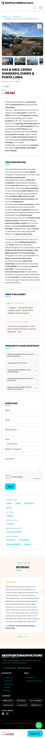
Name (7, 410)
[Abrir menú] (40, 7)
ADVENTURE (11, 540)
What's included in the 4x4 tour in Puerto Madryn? (20, 355)
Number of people (13, 449)
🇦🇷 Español (8, 700)
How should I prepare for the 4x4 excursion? (20, 379)
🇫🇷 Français (8, 705)
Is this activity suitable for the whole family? (18, 371)
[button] (41, 591)
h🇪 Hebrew (36, 705)
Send (10, 486)
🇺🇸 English (21, 700)
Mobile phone (11, 429)
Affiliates (7, 690)
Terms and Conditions (34, 681)
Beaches (27, 544)
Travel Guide (8, 684)
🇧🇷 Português (35, 700)
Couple (18, 503)
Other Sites (8, 681)
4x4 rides (10, 524)
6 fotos (37, 53)
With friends (29, 503)
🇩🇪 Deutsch (22, 705)
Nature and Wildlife (13, 544)
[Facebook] (3, 713)
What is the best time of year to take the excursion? (19, 388)
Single (9, 503)
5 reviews (16, 81)
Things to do (6, 17)
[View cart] (34, 7)
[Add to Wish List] (39, 26)
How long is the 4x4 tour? (17, 363)
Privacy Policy (31, 677)
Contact (7, 687)
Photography (24, 540)
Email (7, 420)
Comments (10, 458)
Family (9, 508)
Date (7, 439)
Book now (35, 733)
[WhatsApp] (38, 725)
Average (10, 516)
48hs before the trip (14, 532)
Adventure (17, 17)
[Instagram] (7, 713)
